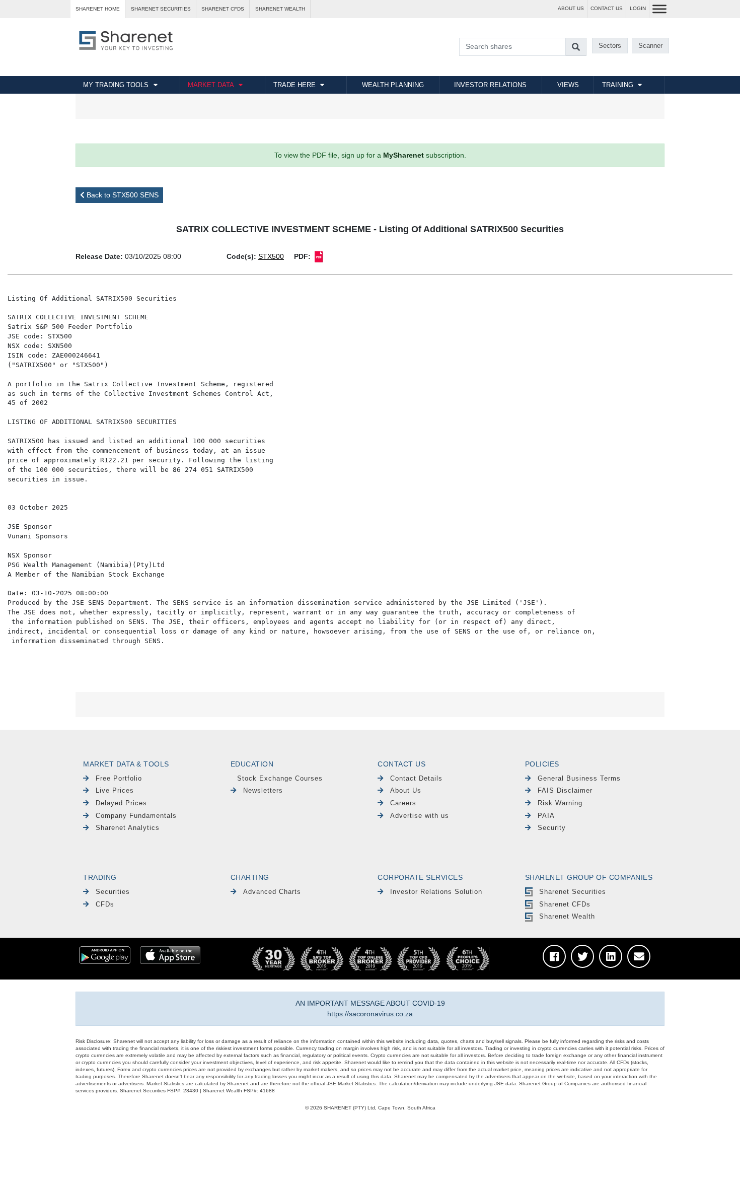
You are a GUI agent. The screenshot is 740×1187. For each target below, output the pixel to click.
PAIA (546, 815)
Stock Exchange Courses (280, 778)
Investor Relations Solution (436, 891)
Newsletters (263, 790)
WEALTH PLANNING (393, 85)
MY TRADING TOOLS (116, 85)
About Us (405, 790)
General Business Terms (579, 778)
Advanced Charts (272, 891)
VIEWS (568, 85)
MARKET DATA (211, 85)
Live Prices (115, 790)
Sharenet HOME (98, 9)
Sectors (610, 45)
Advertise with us (419, 815)
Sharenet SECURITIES (161, 9)
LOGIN (638, 8)
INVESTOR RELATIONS (490, 85)
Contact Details (416, 778)
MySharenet (403, 155)
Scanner (650, 45)
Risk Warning (560, 803)
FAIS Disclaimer (565, 790)
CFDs (105, 904)
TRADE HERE (294, 85)
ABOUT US (571, 8)
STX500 (271, 256)
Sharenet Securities (572, 891)
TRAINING (617, 85)
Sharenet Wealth (567, 916)
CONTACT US (606, 8)
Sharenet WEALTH (280, 9)
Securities (113, 891)
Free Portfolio (119, 778)
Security (552, 827)
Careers (403, 803)
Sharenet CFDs (222, 9)
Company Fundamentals (136, 815)
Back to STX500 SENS (122, 195)
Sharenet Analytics (128, 827)
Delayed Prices (121, 803)
